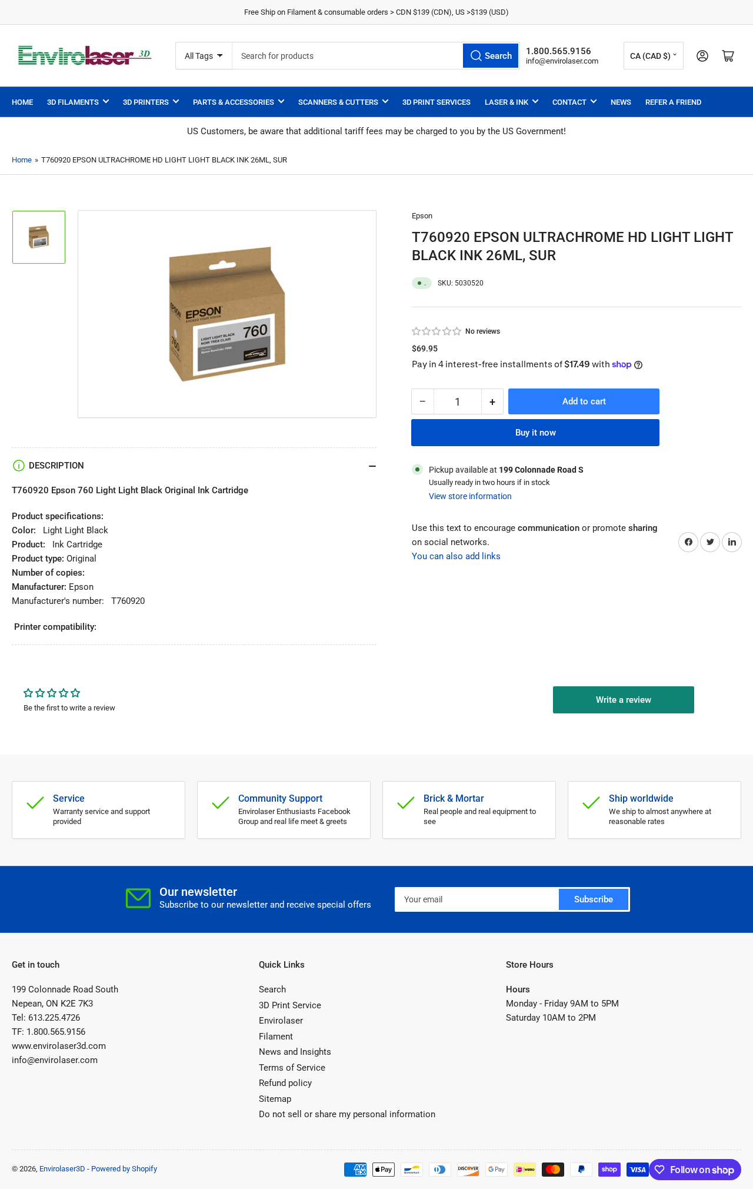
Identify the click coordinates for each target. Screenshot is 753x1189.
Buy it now (535, 432)
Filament (276, 1036)
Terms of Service (292, 1067)
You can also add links (456, 555)
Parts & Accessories (233, 102)
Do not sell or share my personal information (347, 1114)
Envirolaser (281, 1020)
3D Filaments (73, 102)
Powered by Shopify (124, 1168)
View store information (470, 496)
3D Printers (146, 102)
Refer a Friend (673, 102)
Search (272, 989)
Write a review (623, 700)
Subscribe (593, 899)
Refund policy (285, 1083)
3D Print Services (436, 102)
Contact (569, 102)
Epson (422, 215)
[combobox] (375, 55)
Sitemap (275, 1099)
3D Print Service (290, 1005)
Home (22, 102)
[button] (437, 330)
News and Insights (295, 1052)
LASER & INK (506, 102)
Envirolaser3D (62, 1168)
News (621, 102)
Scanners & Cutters (338, 102)
